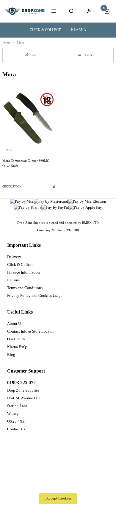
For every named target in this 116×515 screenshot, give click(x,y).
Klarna (78, 30)
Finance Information (23, 272)
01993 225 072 (21, 382)
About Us (14, 323)
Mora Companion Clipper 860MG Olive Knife (25, 163)
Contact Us (16, 429)
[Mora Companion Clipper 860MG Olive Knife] (29, 118)
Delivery (14, 257)
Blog (11, 354)
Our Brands (16, 339)
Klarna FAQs (17, 347)
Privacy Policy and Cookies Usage (34, 295)
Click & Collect (45, 30)
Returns (13, 280)
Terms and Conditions (25, 288)
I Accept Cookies (58, 498)
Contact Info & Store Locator (30, 331)
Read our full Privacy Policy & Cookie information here (58, 485)
